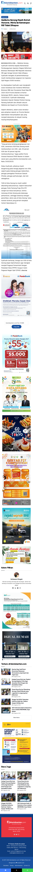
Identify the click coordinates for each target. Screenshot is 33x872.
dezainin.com (20, 862)
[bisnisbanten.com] (11, 3)
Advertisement (19, 865)
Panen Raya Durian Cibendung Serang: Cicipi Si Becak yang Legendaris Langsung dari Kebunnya (23, 785)
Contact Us (27, 865)
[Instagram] (20, 588)
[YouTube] (18, 588)
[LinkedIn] (15, 588)
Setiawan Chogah (17, 579)
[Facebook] (13, 588)
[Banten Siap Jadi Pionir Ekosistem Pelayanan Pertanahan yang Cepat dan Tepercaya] (6, 671)
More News (16, 717)
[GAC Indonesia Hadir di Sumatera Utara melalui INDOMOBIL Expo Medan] (6, 710)
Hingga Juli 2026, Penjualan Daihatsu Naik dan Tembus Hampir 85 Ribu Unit (20, 701)
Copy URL (16, 326)
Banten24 (4, 17)
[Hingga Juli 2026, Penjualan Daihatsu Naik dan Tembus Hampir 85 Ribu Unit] (6, 702)
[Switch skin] (25, 4)
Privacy (12, 865)
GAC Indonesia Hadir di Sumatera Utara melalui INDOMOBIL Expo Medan (22, 709)
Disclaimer (6, 865)
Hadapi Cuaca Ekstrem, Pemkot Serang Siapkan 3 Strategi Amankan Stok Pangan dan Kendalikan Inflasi (8, 785)
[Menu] (31, 4)
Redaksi (5, 29)
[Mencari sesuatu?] (28, 4)
